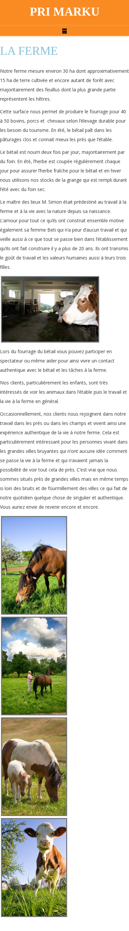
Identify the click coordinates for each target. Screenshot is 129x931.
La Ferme (29, 50)
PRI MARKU (65, 11)
